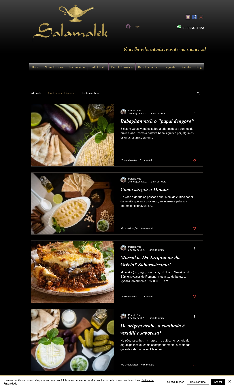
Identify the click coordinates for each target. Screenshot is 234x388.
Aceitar (218, 382)
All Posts (36, 93)
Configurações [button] (175, 382)
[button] (198, 94)
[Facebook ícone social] (194, 17)
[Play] (188, 17)
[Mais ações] (195, 112)
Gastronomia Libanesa (61, 93)
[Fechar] (229, 381)
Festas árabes (90, 93)
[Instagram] (201, 17)
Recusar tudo (198, 382)
